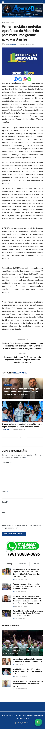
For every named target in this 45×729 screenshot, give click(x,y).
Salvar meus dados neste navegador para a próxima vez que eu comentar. (22, 526)
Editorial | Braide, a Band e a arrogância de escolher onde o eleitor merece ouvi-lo (28, 684)
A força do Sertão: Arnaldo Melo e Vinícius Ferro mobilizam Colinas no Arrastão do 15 (21, 649)
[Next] (24, 437)
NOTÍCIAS (10, 22)
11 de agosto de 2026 (20, 689)
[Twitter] (20, 79)
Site (3, 512)
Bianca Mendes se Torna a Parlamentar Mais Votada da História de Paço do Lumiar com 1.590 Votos (28, 613)
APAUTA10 (12, 44)
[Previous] (20, 437)
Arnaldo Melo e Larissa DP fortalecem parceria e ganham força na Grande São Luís (28, 671)
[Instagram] (25, 79)
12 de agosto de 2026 (19, 430)
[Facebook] (16, 79)
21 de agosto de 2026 (21, 394)
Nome (5, 491)
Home (4, 22)
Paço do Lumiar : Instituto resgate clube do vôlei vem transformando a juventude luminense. (26, 586)
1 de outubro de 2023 (27, 44)
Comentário (7, 462)
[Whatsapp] (29, 79)
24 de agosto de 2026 (11, 653)
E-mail (5, 502)
